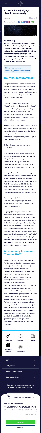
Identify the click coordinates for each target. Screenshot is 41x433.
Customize (19, 428)
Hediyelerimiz (10, 365)
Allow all (20, 422)
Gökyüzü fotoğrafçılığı (13, 68)
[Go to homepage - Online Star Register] (20, 3)
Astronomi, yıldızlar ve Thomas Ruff (17, 71)
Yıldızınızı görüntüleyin (14, 371)
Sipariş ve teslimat (12, 377)
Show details (29, 414)
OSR (7, 360)
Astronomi (7, 18)
